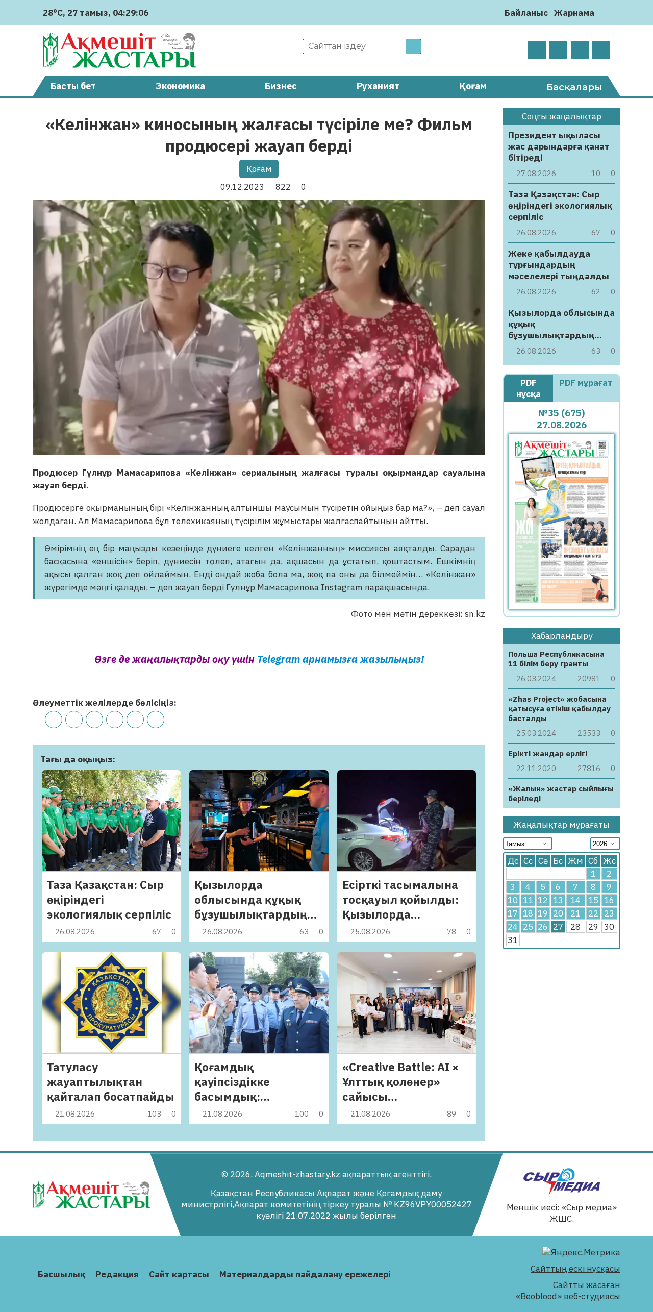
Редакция (117, 1274)
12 (543, 900)
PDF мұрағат (586, 382)
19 (543, 913)
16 (609, 900)
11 (528, 900)
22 (593, 913)
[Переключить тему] (605, 12)
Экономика (180, 86)
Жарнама (574, 12)
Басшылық (61, 1274)
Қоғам (473, 86)
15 (593, 900)
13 (558, 900)
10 (513, 900)
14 (575, 900)
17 (513, 913)
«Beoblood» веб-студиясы (568, 1296)
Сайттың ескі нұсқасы (575, 1268)
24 (513, 926)
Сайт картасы (179, 1274)
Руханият (378, 86)
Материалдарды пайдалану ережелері (305, 1274)
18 (528, 913)
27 (558, 926)
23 (609, 913)
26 (543, 926)
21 (575, 913)
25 (528, 926)
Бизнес (281, 86)
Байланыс (526, 12)
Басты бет (73, 86)
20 (558, 913)
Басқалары (574, 87)
